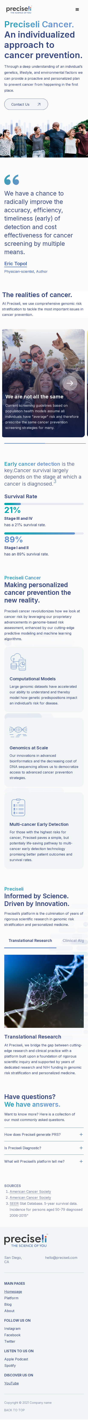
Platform (11, 1298)
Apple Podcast (16, 1359)
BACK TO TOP (14, 1410)
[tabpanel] (44, 383)
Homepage (13, 1291)
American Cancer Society (30, 1191)
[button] (77, 9)
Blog (8, 1304)
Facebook (12, 1335)
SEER (14, 1203)
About (9, 1311)
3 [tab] (68, 443)
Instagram (12, 1328)
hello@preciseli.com (61, 1257)
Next (69, 383)
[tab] (30, 941)
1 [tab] (6, 445)
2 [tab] (47, 443)
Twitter (9, 1341)
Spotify (10, 1365)
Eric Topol (15, 263)
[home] (18, 9)
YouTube (11, 1383)
